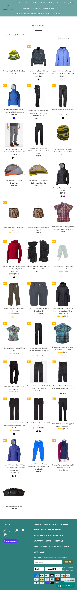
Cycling (26, 8)
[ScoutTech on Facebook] (11, 530)
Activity (35, 8)
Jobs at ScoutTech (61, 546)
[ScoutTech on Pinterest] (23, 530)
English (38, 569)
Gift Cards (39, 552)
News (36, 530)
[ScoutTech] (8, 8)
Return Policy (54, 530)
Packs (53, 3)
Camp (45, 3)
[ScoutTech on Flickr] (9, 535)
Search (37, 524)
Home (5, 35)
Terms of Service (42, 546)
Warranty (39, 541)
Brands (49, 541)
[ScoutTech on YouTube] (17, 530)
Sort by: (61, 35)
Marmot (12, 35)
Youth (37, 3)
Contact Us (66, 524)
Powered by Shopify (68, 570)
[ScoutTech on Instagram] (5, 535)
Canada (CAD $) (52, 569)
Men (21, 3)
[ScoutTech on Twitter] (5, 530)
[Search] (68, 3)
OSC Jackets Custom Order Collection (30, 14)
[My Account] (65, 3)
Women (29, 3)
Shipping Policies (51, 524)
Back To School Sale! (53, 14)
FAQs (43, 530)
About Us (59, 541)
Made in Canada (48, 8)
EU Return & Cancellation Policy (49, 535)
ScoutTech (70, 568)
